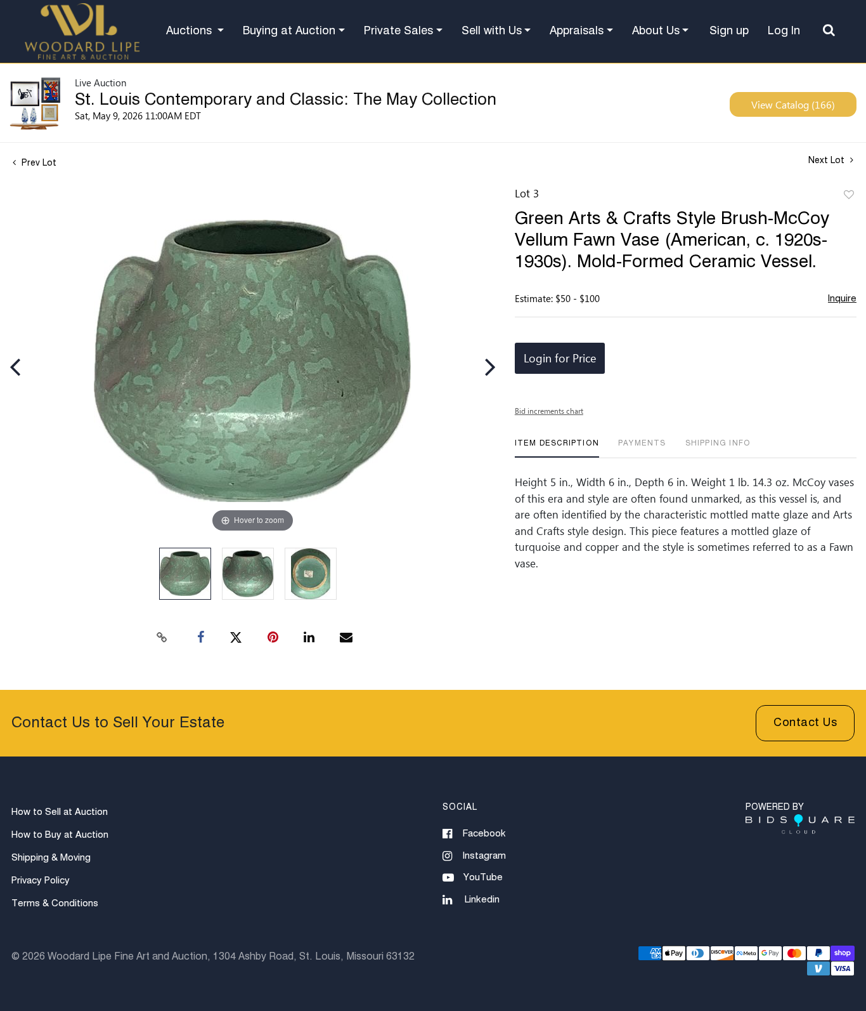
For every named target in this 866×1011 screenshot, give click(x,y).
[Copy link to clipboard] (162, 637)
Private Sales (398, 31)
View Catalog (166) (793, 104)
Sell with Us (492, 31)
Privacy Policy (40, 880)
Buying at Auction (289, 31)
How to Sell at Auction (59, 812)
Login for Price (560, 358)
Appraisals (577, 31)
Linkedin (482, 899)
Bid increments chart (549, 411)
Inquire (842, 298)
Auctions (190, 31)
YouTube (483, 877)
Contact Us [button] (805, 723)
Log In (784, 31)
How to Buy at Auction (59, 835)
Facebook (484, 833)
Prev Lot (37, 163)
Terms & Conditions (54, 903)
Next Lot (827, 160)
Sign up (729, 31)
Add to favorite (848, 195)
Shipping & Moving (51, 857)
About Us (656, 31)
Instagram (484, 856)
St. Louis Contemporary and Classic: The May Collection (285, 100)
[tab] (557, 448)
